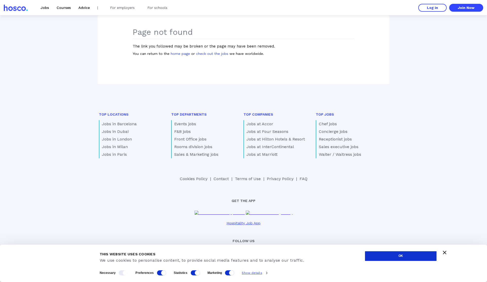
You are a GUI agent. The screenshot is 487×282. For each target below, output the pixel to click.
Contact (221, 178)
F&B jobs (182, 131)
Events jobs (185, 123)
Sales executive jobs (338, 146)
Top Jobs (325, 114)
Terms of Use (248, 178)
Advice (84, 8)
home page (180, 54)
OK (400, 256)
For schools (157, 8)
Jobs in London (117, 139)
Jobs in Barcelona (119, 123)
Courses (64, 8)
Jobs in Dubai (115, 131)
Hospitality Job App (243, 223)
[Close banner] (444, 252)
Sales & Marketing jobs (196, 154)
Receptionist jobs (335, 139)
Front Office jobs (190, 139)
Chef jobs (328, 123)
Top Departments (189, 114)
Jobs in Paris (114, 154)
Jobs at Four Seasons (267, 131)
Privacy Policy (280, 178)
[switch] (161, 272)
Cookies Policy (193, 178)
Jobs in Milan (115, 146)
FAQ (303, 178)
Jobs (45, 8)
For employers (122, 8)
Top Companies (258, 114)
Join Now (466, 8)
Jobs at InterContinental (270, 146)
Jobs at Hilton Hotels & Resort (276, 139)
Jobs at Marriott (262, 154)
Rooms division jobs (193, 146)
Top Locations (114, 114)
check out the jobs (212, 54)
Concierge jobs (333, 131)
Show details (252, 273)
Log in (432, 8)
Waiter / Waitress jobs (340, 154)
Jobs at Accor (260, 123)
